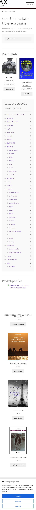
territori (11, 242)
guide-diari (12, 217)
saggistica (10, 189)
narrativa (10, 146)
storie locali (13, 175)
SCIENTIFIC (10, 245)
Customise (18, 501)
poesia (9, 182)
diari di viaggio (13, 150)
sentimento (13, 171)
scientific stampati (15, 252)
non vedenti (10, 178)
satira (11, 168)
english (9, 129)
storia (11, 238)
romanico (12, 228)
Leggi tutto (9, 89)
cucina (11, 210)
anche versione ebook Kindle (16, 115)
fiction (11, 161)
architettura (13, 196)
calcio (11, 206)
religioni (12, 224)
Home (5, 11)
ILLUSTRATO (11, 143)
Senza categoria (12, 259)
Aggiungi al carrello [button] (18, 324)
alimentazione (14, 192)
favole (11, 157)
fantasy (11, 153)
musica (11, 221)
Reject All (18, 506)
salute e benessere (15, 231)
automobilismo (14, 203)
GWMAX (9, 139)
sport (11, 235)
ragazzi (9, 185)
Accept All (18, 496)
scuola (9, 256)
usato (8, 263)
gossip (11, 213)
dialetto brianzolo (12, 122)
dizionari (12, 266)
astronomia (13, 199)
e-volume (10, 125)
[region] (18, 494)
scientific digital (14, 249)
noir (10, 164)
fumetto (9, 136)
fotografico (10, 132)
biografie (10, 118)
